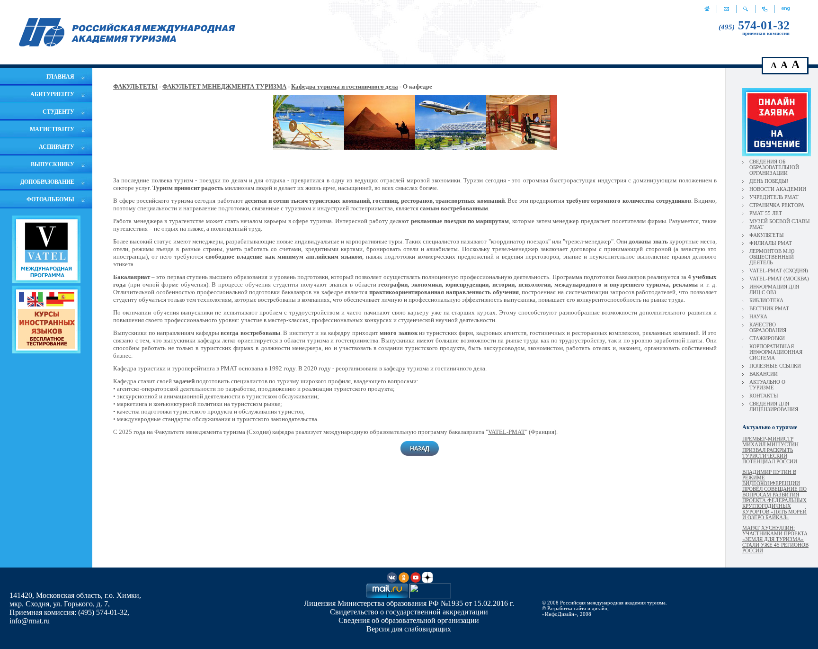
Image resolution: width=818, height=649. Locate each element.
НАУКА (758, 316)
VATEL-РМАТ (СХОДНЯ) (778, 270)
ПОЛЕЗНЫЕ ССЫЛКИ (775, 366)
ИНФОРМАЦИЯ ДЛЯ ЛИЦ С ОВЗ (774, 289)
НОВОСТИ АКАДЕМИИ (777, 189)
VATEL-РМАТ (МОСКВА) (779, 278)
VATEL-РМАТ (506, 431)
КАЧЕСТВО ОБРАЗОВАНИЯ (767, 327)
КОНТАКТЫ (763, 395)
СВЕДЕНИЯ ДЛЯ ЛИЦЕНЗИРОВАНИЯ (773, 406)
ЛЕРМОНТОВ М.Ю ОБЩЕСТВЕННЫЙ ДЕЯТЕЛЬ (771, 256)
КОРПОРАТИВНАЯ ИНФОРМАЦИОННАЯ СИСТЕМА (775, 352)
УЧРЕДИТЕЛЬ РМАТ (774, 197)
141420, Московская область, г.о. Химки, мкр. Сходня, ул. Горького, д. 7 (75, 599)
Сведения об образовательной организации (408, 620)
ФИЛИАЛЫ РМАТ (770, 243)
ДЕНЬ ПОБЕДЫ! (769, 181)
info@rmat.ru (29, 621)
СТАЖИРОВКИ (767, 338)
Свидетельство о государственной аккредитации (409, 612)
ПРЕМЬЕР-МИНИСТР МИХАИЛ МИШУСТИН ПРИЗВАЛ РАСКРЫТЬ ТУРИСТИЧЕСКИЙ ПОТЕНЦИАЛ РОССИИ (770, 450)
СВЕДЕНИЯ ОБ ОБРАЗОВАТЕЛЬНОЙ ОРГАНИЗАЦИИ (774, 167)
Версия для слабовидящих (408, 629)
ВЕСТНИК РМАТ (769, 308)
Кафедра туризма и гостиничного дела (344, 86)
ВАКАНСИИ (763, 374)
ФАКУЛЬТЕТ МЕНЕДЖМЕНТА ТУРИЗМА (224, 86)
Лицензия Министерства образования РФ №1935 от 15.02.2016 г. (409, 603)
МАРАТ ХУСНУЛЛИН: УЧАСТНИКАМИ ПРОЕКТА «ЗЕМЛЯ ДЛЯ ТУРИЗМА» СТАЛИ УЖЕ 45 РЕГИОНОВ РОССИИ (775, 539)
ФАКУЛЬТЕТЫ (135, 86)
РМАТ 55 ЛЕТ (765, 213)
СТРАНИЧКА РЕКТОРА (776, 205)
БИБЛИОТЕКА (766, 300)
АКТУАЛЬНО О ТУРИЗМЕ (767, 384)
